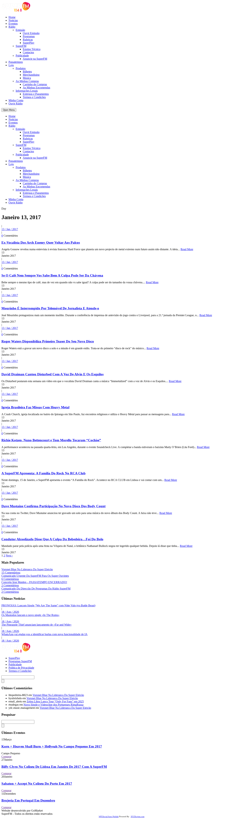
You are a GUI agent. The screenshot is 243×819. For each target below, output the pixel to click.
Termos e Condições (34, 97)
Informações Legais (27, 90)
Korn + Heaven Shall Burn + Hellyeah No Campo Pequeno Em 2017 (51, 746)
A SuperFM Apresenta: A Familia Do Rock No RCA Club (43, 473)
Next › (9, 555)
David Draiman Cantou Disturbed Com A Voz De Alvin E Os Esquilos (52, 374)
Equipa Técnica (31, 49)
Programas (29, 36)
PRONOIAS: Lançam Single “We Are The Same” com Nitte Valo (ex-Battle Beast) (48, 605)
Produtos (21, 68)
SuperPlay (28, 42)
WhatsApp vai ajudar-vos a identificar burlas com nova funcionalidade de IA (44, 634)
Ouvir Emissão (31, 33)
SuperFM (21, 45)
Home (12, 17)
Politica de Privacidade (21, 667)
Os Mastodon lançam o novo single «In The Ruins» (30, 615)
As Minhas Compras (27, 81)
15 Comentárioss (10, 572)
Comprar (6, 756)
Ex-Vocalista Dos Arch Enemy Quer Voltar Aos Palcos (40, 242)
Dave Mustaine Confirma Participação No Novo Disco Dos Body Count (53, 506)
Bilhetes (27, 71)
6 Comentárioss (10, 578)
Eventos (13, 23)
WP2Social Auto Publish (109, 816)
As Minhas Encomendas (36, 87)
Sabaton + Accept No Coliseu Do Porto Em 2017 (36, 783)
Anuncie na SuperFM (35, 58)
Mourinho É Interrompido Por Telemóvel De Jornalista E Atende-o (50, 308)
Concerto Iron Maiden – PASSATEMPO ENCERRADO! (34, 582)
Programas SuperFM (20, 661)
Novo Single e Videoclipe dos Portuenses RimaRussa (53, 704)
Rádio (12, 26)
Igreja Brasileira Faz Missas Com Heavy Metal (35, 407)
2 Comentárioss (10, 585)
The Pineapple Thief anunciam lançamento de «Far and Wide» (36, 624)
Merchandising (31, 74)
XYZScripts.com (137, 816)
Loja (11, 65)
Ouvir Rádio (16, 103)
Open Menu (9, 110)
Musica (27, 77)
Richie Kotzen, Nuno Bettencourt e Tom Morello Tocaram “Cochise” (51, 440)
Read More (187, 249)
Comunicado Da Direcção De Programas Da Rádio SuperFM (35, 588)
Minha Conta (16, 100)
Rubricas (28, 39)
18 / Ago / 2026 (10, 611)
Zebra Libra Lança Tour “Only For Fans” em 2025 (55, 701)
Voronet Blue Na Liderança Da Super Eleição (27, 569)
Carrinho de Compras (35, 84)
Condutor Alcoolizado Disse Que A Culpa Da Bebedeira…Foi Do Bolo (52, 539)
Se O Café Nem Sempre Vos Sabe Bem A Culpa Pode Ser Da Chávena (52, 275)
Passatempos (16, 61)
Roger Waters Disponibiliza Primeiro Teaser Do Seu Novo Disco (47, 341)
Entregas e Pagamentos (36, 93)
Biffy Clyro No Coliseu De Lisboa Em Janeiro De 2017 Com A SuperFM (54, 767)
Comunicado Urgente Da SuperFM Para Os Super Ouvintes (35, 575)
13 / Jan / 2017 (9, 229)
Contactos (28, 52)
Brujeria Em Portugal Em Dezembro (28, 800)
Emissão (20, 29)
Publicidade (22, 55)
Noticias (13, 20)
